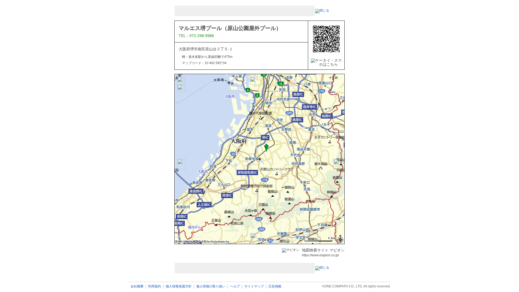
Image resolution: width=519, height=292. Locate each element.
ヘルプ (235, 286)
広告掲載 (274, 286)
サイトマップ (254, 286)
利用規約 (154, 286)
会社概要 (137, 286)
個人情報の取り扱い (210, 286)
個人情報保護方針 (179, 286)
